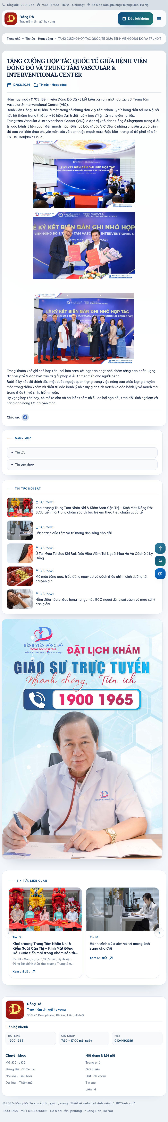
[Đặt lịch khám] (82, 739)
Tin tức (17, 452)
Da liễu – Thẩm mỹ (19, 1083)
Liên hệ (90, 1089)
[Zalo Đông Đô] (160, 573)
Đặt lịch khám (95, 1076)
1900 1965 (15, 1041)
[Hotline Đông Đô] (160, 561)
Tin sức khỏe (22, 465)
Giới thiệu (92, 1069)
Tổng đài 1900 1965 (18, 5)
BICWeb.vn (124, 1103)
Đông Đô (21, 1103)
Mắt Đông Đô (16, 1062)
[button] (9, 933)
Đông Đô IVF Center (21, 1069)
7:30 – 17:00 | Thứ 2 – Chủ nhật (61, 5)
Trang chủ (13, 39)
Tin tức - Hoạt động (39, 39)
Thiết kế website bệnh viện (90, 1103)
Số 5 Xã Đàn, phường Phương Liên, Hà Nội (118, 5)
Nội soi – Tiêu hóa (19, 1076)
